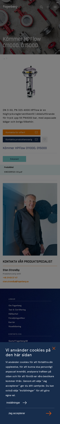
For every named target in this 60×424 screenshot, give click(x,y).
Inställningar (13, 402)
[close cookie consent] (53, 348)
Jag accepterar (16, 413)
